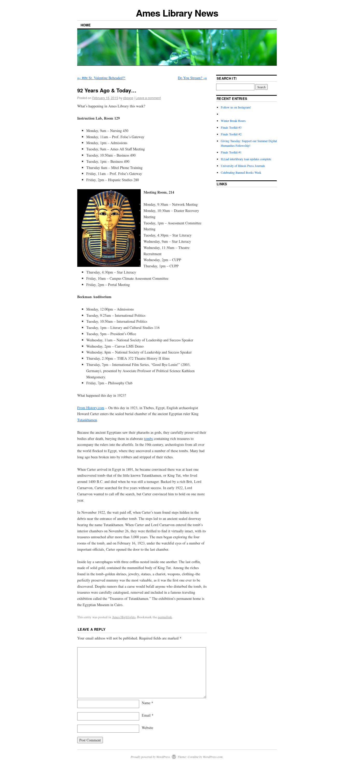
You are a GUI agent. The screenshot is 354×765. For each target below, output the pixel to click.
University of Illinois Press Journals (243, 166)
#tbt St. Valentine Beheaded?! (101, 77)
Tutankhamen (87, 419)
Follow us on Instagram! (236, 107)
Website (147, 727)
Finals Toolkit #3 (231, 127)
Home (86, 25)
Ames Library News (177, 12)
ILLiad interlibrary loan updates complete (246, 159)
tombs (148, 438)
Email (147, 715)
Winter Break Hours (233, 121)
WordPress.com (213, 757)
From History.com (90, 407)
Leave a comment (148, 97)
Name (147, 702)
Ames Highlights (124, 617)
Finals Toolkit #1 (231, 152)
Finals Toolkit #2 (231, 134)
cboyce (128, 97)
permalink (165, 617)
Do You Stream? (192, 77)
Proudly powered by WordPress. (151, 757)
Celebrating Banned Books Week (241, 172)
